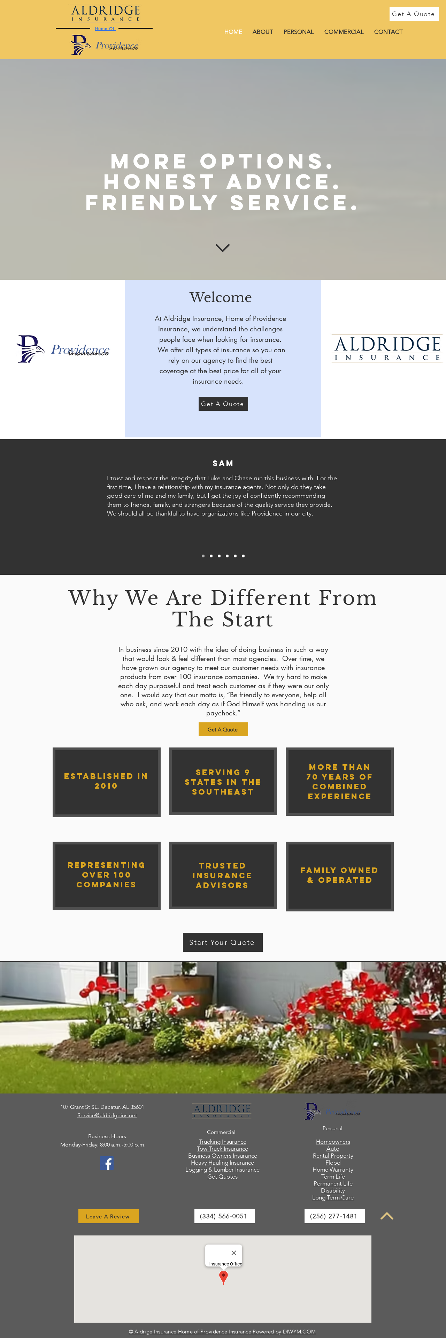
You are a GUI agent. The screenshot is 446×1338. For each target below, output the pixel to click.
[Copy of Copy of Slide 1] (219, 556)
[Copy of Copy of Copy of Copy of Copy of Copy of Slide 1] (203, 556)
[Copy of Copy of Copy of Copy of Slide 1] (235, 556)
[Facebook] (107, 1163)
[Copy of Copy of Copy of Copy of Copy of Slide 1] (243, 556)
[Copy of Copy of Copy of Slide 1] (227, 556)
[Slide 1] (211, 556)
